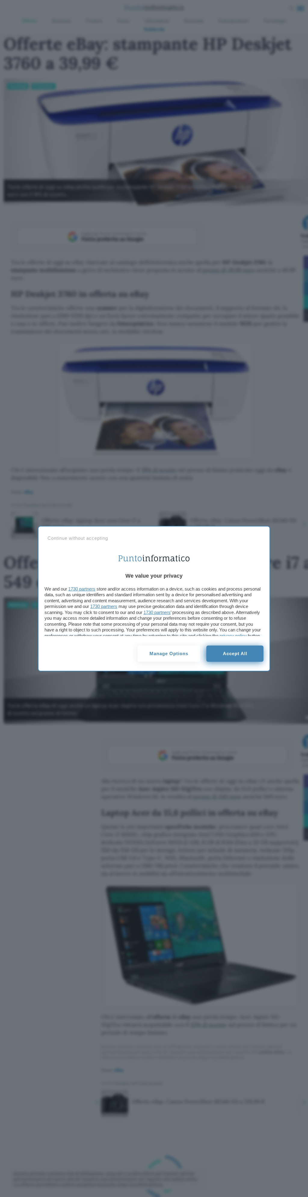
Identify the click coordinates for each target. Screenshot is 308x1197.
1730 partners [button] (81, 588)
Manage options (168, 653)
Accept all (235, 653)
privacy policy (233, 635)
